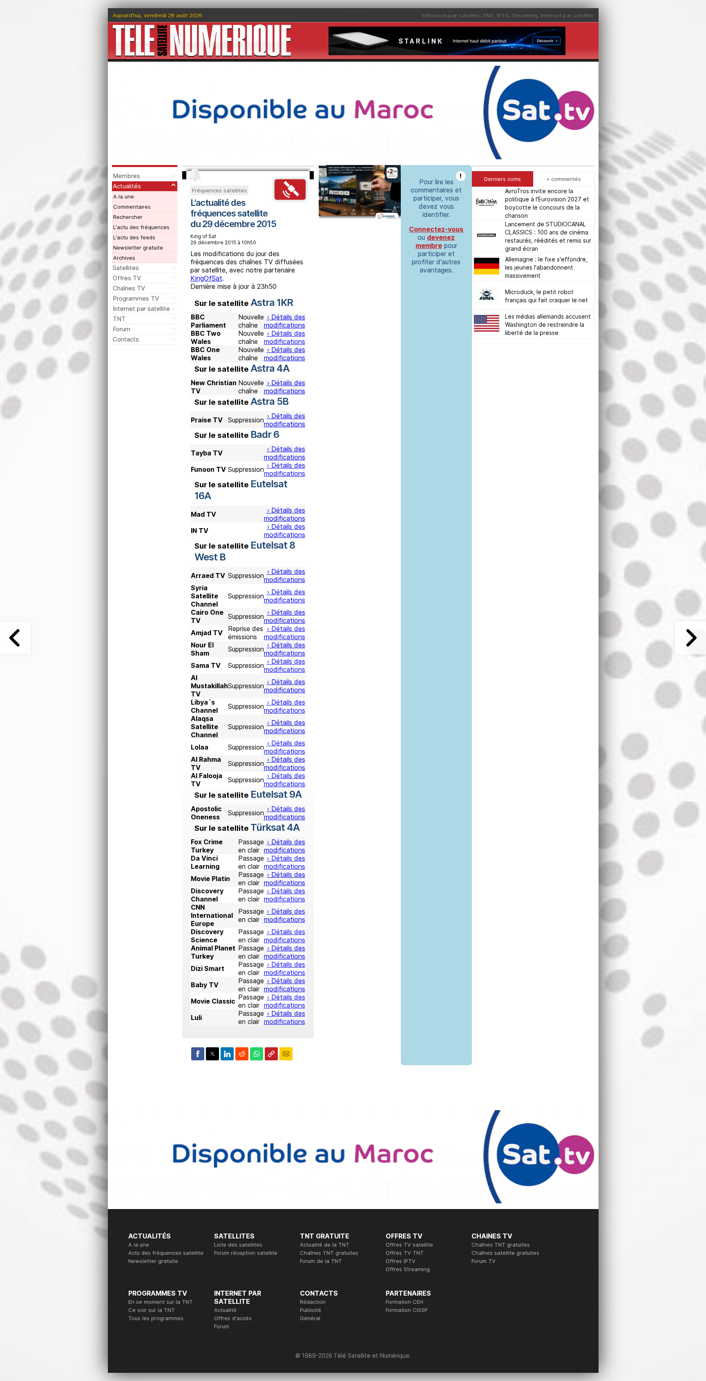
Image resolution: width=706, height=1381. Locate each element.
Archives (124, 257)
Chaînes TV (129, 288)
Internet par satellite (567, 15)
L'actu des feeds (134, 237)
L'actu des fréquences (141, 227)
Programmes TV (136, 298)
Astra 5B (269, 401)
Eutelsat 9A (276, 794)
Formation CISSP (407, 1310)
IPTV (502, 15)
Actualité (225, 1310)
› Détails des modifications (284, 321)
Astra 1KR (271, 302)
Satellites (126, 268)
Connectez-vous (436, 229)
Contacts (126, 339)
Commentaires (132, 206)
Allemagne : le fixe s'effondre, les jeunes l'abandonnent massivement (546, 267)
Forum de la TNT (321, 1261)
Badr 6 (264, 434)
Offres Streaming (408, 1269)
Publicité (310, 1310)
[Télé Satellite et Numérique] (202, 41)
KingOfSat (206, 278)
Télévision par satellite (450, 15)
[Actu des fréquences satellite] (290, 197)
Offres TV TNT (405, 1252)
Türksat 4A (274, 827)
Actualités (127, 186)
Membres (126, 176)
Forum (121, 329)
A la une (123, 196)
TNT (488, 15)
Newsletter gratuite (138, 247)
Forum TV (483, 1261)
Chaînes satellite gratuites (505, 1252)
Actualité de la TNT (324, 1244)
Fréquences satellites (219, 190)
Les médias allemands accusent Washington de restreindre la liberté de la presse (548, 324)
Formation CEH (404, 1301)
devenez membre (435, 241)
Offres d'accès (233, 1318)
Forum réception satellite (245, 1252)
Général (310, 1318)
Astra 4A (269, 368)
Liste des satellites (238, 1244)
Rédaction (313, 1301)
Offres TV (127, 278)
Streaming (525, 15)
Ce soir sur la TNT (151, 1310)
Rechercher (128, 217)
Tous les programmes (155, 1318)
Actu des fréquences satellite (165, 1252)
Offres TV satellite (409, 1244)
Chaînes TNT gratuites (329, 1252)
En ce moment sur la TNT (160, 1301)
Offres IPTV (401, 1261)
